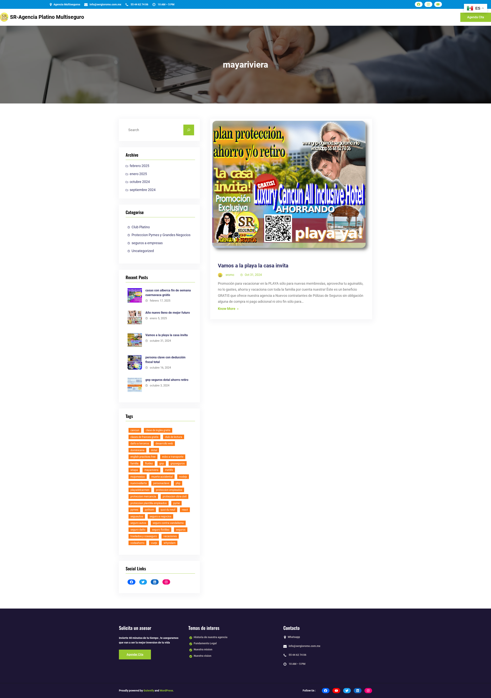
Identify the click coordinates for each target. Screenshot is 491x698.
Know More (226, 309)
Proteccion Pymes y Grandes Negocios (161, 235)
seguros (180, 529)
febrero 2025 (139, 166)
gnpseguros (178, 463)
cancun (134, 430)
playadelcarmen (139, 489)
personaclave (161, 483)
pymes (134, 509)
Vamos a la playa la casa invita (166, 335)
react (185, 509)
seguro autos (138, 522)
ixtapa (134, 469)
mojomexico (137, 476)
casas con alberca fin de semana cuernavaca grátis (168, 293)
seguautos (136, 516)
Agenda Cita (475, 17)
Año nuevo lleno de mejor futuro (167, 312)
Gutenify (148, 690)
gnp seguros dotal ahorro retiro (166, 380)
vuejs (154, 542)
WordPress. (167, 690)
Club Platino (141, 227)
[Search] (188, 130)
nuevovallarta (138, 483)
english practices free (143, 456)
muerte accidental (162, 476)
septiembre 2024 (143, 190)
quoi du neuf (168, 509)
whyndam (169, 542)
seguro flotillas (160, 529)
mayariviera (151, 469)
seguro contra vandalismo (168, 522)
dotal (154, 450)
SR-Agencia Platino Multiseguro (47, 17)
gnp (161, 463)
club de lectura (173, 436)
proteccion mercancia (143, 496)
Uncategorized (143, 251)
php (178, 483)
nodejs (183, 476)
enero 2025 (138, 174)
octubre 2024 (140, 182)
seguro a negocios (160, 516)
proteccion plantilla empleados (148, 503)
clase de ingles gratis (158, 430)
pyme (176, 503)
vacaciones (170, 536)
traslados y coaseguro (143, 536)
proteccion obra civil (174, 496)
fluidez (149, 463)
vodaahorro (137, 542)
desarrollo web (164, 443)
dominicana (137, 450)
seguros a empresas (147, 243)
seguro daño (137, 529)
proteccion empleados (169, 489)
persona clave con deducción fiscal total (165, 360)
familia (134, 463)
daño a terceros (139, 443)
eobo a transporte (172, 456)
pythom (149, 509)
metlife (169, 469)
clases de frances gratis (144, 436)
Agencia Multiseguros (67, 4)
